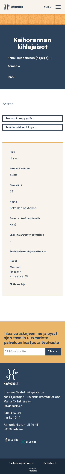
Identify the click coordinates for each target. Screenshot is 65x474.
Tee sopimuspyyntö (19, 118)
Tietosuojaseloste (21, 463)
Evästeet (50, 463)
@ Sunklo (12, 440)
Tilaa (51, 351)
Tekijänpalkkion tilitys (20, 127)
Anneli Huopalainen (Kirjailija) (28, 58)
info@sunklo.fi (13, 406)
